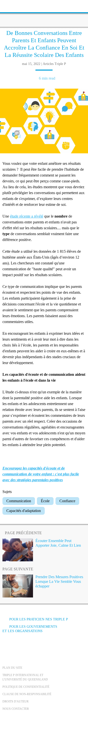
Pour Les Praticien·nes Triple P (38, 619)
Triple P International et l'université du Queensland (25, 677)
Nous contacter (15, 709)
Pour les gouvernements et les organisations (29, 629)
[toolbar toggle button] (12, 5)
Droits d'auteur (15, 701)
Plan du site (12, 667)
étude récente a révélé (26, 216)
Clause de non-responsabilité (26, 694)
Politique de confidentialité (25, 687)
